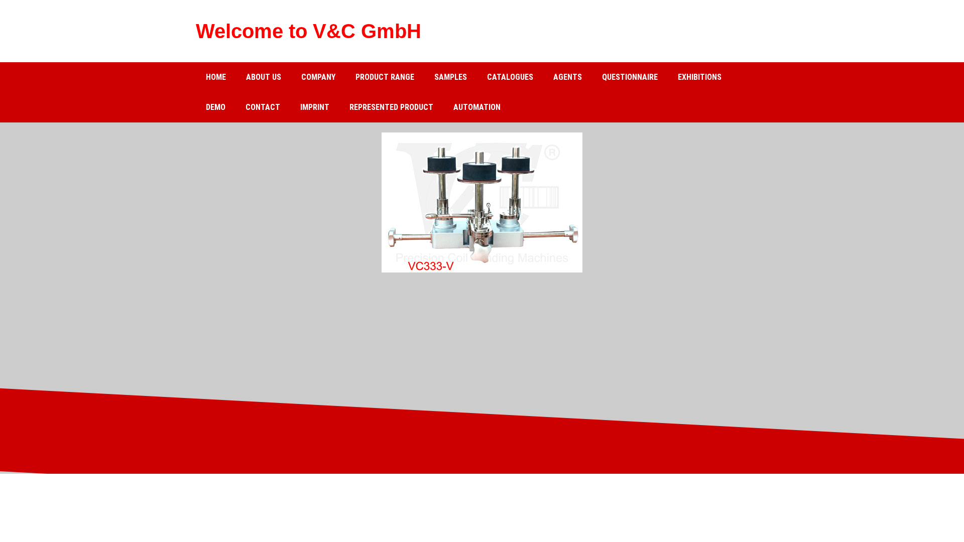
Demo (215, 107)
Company (318, 77)
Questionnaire (630, 77)
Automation (477, 107)
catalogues (510, 77)
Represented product (391, 107)
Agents (567, 77)
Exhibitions (699, 77)
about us (263, 77)
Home (216, 77)
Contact (263, 107)
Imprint (314, 107)
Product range (384, 77)
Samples (450, 77)
